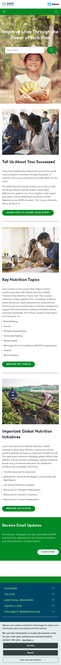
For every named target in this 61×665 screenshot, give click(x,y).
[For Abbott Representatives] (53, 611)
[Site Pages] (53, 588)
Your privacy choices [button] (30, 660)
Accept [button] (30, 646)
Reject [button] (30, 653)
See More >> (28, 640)
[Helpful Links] (53, 606)
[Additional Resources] (53, 600)
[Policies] (53, 594)
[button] (56, 12)
